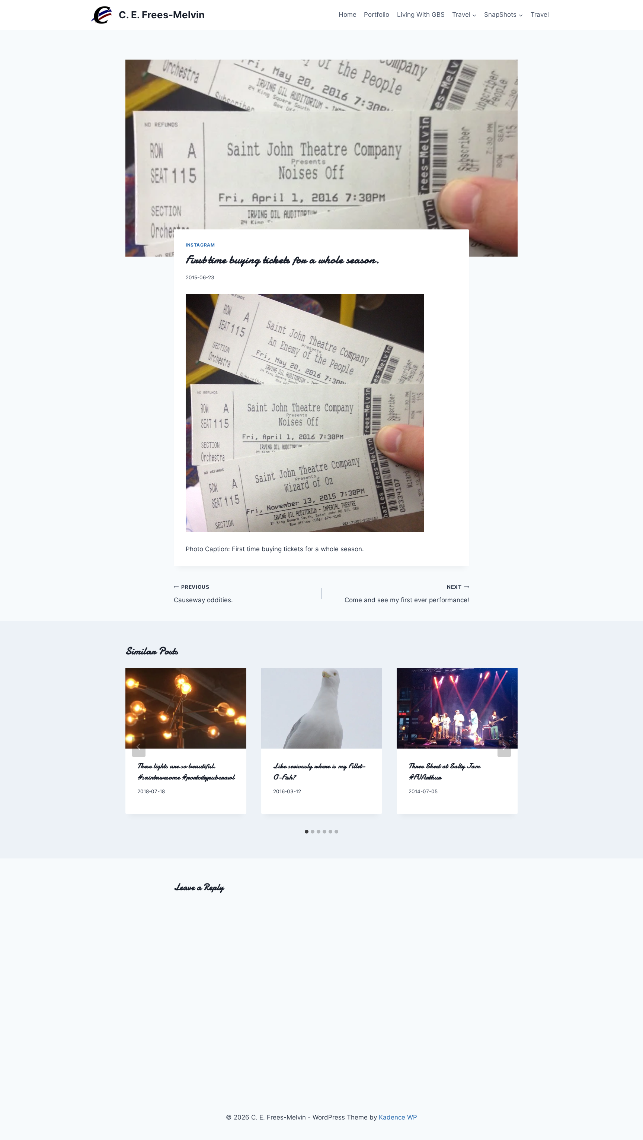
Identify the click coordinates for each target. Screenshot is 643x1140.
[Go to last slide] (138, 747)
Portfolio (376, 14)
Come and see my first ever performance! (407, 594)
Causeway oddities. (203, 594)
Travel (540, 14)
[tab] (306, 831)
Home (347, 14)
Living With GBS (421, 14)
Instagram (200, 245)
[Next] (504, 747)
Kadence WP (398, 1117)
